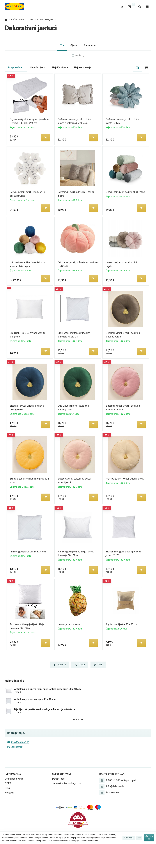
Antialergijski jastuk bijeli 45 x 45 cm (28, 551)
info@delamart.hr (20, 742)
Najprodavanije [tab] (82, 67)
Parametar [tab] (90, 45)
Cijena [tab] (73, 45)
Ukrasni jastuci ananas (69, 624)
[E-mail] (122, 6)
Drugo (76, 719)
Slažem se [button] (149, 837)
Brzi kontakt (17, 746)
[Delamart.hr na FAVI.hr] (78, 819)
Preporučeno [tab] (15, 67)
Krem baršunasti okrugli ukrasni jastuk (125, 478)
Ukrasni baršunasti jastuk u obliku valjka (125, 192)
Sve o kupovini (61, 774)
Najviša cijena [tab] (60, 67)
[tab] (137, 67)
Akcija (79, 55)
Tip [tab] (62, 45)
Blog (7, 788)
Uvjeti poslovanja (14, 778)
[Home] (14, 6)
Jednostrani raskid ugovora (66, 783)
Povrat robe (58, 778)
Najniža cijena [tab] (38, 67)
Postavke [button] (128, 837)
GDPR (8, 783)
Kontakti (9, 792)
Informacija (13, 774)
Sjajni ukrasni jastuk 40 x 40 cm (121, 624)
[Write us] (102, 792)
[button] (45, 137)
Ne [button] (139, 837)
